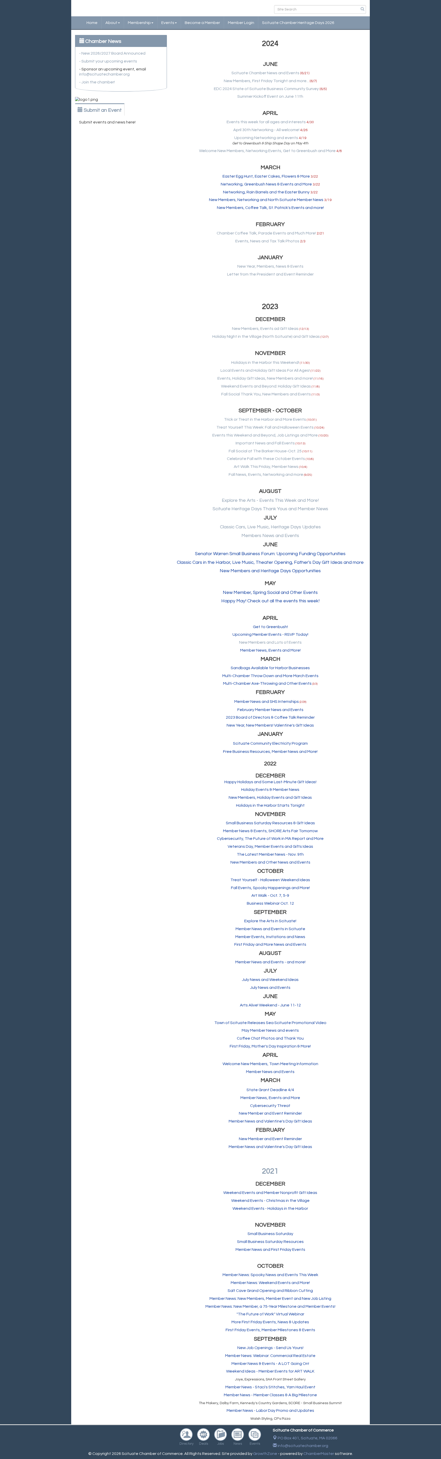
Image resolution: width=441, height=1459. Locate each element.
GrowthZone (265, 1454)
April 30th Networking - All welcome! (266, 130)
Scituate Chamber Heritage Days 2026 (298, 23)
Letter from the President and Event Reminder (270, 274)
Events (167, 23)
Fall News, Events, (246, 474)
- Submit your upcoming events (108, 61)
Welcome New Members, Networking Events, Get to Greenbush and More (267, 151)
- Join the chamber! (97, 82)
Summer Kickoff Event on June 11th (270, 96)
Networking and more (283, 474)
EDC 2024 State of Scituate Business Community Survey (266, 89)
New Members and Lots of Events (270, 642)
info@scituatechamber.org (104, 74)
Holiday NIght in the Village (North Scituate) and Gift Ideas (266, 336)
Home (92, 23)
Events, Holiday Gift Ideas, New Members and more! (265, 378)
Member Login (241, 23)
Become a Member (202, 23)
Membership (139, 23)
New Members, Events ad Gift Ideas (265, 329)
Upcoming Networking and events (266, 138)
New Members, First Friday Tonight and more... (266, 81)
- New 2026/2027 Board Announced (112, 53)
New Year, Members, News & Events (270, 266)
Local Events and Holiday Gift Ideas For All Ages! (265, 370)
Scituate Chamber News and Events (265, 73)
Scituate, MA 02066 (307, 1438)
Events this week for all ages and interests (266, 122)
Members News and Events (270, 535)
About (111, 23)
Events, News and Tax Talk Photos (267, 241)
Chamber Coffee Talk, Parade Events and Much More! (266, 233)
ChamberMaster (318, 1454)
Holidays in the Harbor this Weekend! (265, 362)
